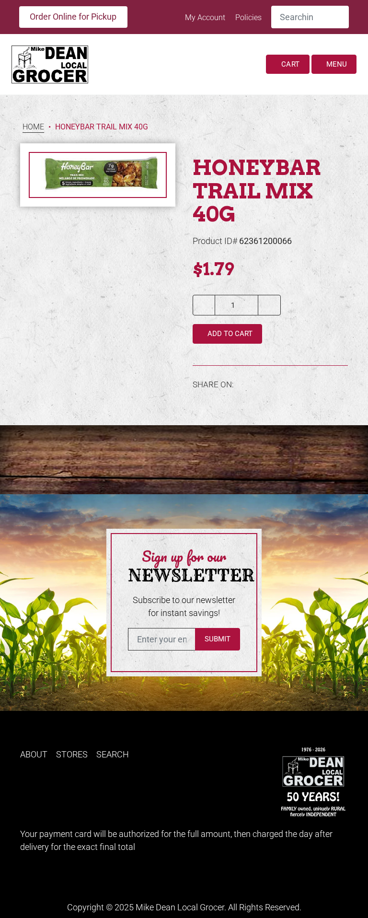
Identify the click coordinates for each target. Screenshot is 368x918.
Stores (72, 754)
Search (112, 754)
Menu (335, 64)
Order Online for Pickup (73, 17)
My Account (206, 17)
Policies (248, 17)
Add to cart (229, 333)
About (33, 754)
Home (33, 127)
